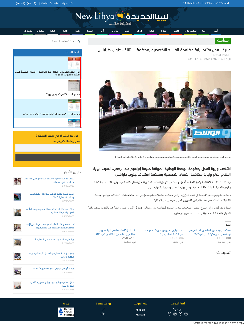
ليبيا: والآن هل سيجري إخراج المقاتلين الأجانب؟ (53, 269)
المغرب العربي (190, 31)
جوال (64, 3)
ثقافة (151, 31)
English (44, 3)
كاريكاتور (28, 31)
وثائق (139, 31)
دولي (176, 31)
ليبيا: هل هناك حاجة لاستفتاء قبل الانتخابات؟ (54, 240)
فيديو (52, 31)
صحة (77, 31)
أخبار (216, 31)
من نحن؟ (177, 309)
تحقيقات (40, 31)
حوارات (114, 31)
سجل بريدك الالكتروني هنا (66, 141)
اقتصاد (164, 31)
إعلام (65, 31)
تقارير (127, 31)
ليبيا (203, 31)
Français (54, 3)
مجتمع (90, 31)
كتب (70, 3)
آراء (102, 31)
